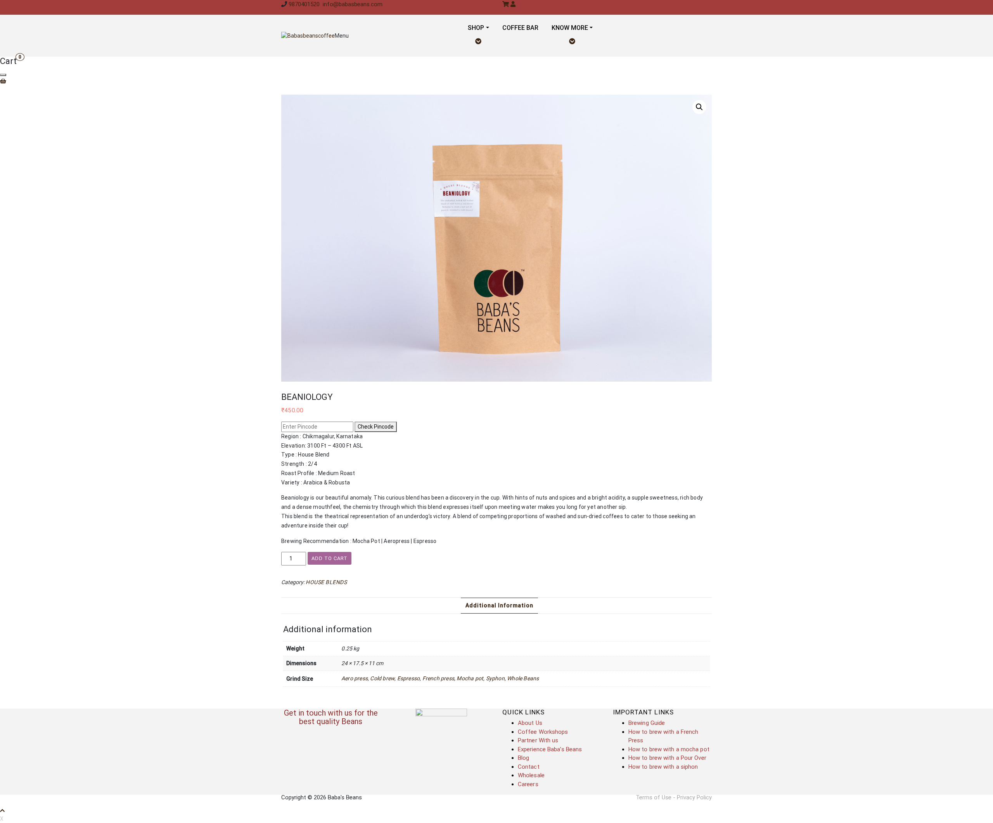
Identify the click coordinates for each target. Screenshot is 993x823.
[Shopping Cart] (8, 81)
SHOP (476, 27)
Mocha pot (470, 678)
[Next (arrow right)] (979, 411)
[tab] (499, 606)
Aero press (354, 678)
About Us (530, 722)
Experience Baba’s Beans (550, 749)
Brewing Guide (646, 722)
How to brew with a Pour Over (667, 757)
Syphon (495, 678)
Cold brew (382, 678)
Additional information (499, 605)
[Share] (967, 8)
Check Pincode (376, 427)
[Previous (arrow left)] (13, 411)
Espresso (408, 678)
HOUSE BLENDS (326, 582)
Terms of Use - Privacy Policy (674, 797)
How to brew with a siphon (663, 766)
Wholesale (531, 775)
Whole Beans (523, 678)
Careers (528, 784)
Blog (523, 757)
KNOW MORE (570, 27)
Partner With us (538, 740)
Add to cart (329, 558)
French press (438, 678)
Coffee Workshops (543, 731)
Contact (529, 766)
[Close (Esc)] (984, 8)
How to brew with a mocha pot (668, 749)
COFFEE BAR (520, 27)
